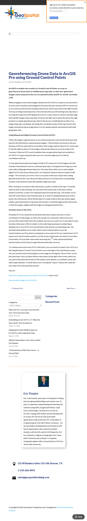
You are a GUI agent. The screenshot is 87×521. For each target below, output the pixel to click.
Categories (13, 302)
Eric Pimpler (16, 82)
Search (37, 297)
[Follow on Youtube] (48, 485)
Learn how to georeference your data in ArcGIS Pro (28, 275)
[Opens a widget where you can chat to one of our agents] (78, 517)
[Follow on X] (39, 485)
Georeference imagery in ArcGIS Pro (23, 280)
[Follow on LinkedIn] (43, 485)
